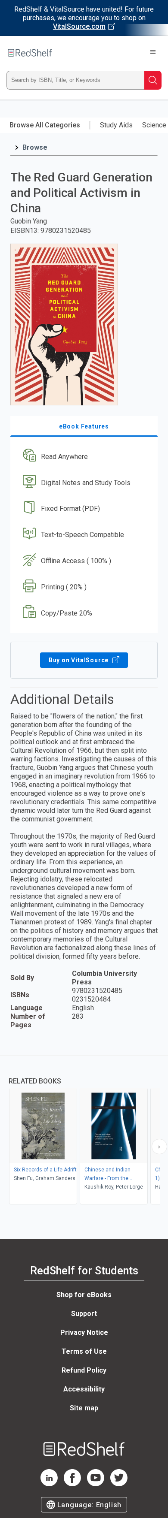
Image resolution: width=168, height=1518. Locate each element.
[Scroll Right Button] (159, 1146)
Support (84, 1314)
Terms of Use (84, 1351)
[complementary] (84, 1131)
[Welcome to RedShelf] (29, 53)
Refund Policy (84, 1370)
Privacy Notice (84, 1332)
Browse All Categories (44, 125)
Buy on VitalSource (79, 660)
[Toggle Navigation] (153, 53)
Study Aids (116, 125)
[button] (83, 457)
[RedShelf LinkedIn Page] (49, 1484)
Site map (84, 1408)
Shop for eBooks (84, 1295)
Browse (34, 147)
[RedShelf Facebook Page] (72, 1484)
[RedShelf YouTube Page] (95, 1484)
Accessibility (84, 1389)
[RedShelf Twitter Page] (119, 1484)
